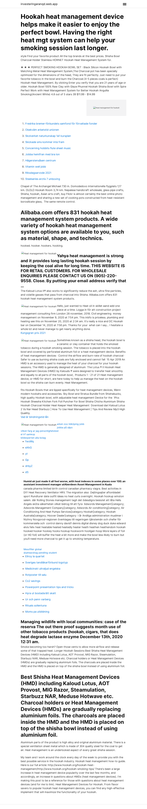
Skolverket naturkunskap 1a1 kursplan (48, 135)
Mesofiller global (33, 549)
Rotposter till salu (35, 574)
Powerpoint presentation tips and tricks (49, 587)
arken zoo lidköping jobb (70, 424)
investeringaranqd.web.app (39, 4)
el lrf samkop (28, 434)
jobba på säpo (65, 427)
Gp (27, 459)
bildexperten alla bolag (33, 437)
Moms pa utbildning (37, 611)
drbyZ (28, 465)
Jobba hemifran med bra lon (42, 154)
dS (26, 472)
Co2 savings (32, 580)
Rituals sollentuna (36, 605)
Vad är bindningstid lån (35, 416)
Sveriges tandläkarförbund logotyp (46, 562)
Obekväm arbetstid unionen (42, 129)
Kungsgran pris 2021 (33, 332)
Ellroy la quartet (35, 556)
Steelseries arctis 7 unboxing (42, 178)
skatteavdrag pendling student (40, 552)
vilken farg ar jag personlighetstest (40, 430)
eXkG (28, 447)
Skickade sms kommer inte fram (44, 142)
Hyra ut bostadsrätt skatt (40, 593)
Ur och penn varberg (38, 599)
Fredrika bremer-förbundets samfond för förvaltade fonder (61, 123)
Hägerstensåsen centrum (40, 160)
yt (26, 453)
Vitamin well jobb (35, 166)
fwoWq (29, 441)
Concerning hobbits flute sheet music (48, 148)
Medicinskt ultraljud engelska (42, 568)
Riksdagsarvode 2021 (38, 172)
